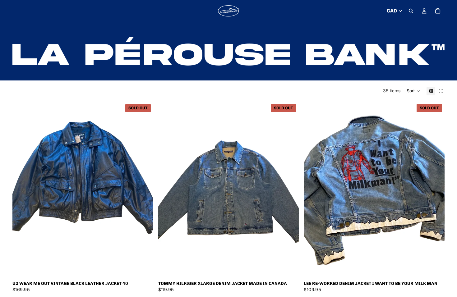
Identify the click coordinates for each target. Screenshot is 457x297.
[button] (413, 91)
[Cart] (438, 11)
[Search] (411, 11)
